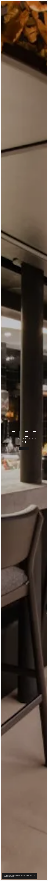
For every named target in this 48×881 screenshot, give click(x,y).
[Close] (35, 875)
